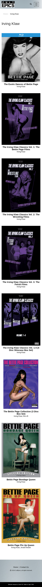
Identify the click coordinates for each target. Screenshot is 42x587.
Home (5, 14)
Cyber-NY (20, 584)
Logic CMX (31, 584)
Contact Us (24, 567)
